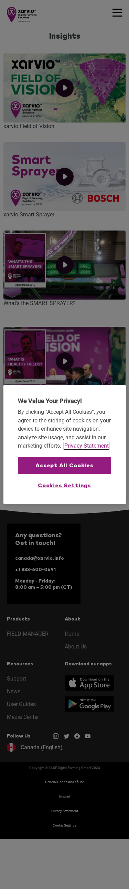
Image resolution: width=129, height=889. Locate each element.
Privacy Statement (86, 445)
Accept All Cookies (64, 465)
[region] (64, 444)
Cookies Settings (64, 485)
